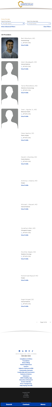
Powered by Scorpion (26, 402)
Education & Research (26, 380)
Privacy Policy (26, 397)
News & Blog (26, 362)
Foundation (26, 361)
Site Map (26, 394)
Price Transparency (26, 383)
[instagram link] (29, 351)
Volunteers (26, 376)
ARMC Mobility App (26, 378)
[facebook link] (19, 351)
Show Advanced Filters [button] (8, 26)
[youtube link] (26, 351)
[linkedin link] (22, 351)
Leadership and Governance (26, 372)
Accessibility (26, 395)
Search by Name (6, 21)
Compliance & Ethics (26, 359)
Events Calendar (26, 381)
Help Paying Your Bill (26, 385)
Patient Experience (26, 364)
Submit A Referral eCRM (26, 368)
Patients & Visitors (26, 374)
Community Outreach (26, 370)
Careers (26, 366)
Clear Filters (47, 26)
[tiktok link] (32, 351)
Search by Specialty (32, 21)
